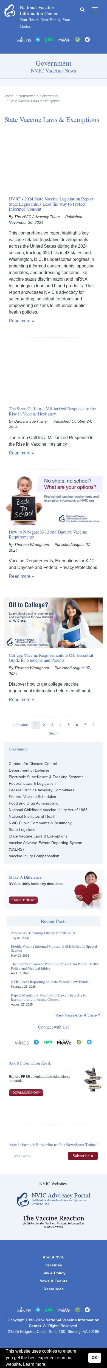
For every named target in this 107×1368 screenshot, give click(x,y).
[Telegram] (38, 39)
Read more (19, 321)
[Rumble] (78, 39)
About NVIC (53, 1257)
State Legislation (23, 829)
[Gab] (49, 39)
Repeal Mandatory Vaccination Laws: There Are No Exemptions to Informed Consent (49, 997)
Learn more (34, 1364)
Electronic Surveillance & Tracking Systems (46, 777)
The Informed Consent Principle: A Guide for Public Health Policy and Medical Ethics (54, 966)
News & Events (53, 1281)
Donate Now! (23, 899)
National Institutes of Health (33, 816)
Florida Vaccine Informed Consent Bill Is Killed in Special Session (54, 948)
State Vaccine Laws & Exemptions (38, 836)
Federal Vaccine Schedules (32, 796)
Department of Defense (29, 770)
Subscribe (81, 1156)
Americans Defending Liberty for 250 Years (43, 933)
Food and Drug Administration (35, 803)
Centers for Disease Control (33, 763)
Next (52, 733)
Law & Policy (53, 1273)
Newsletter (27, 96)
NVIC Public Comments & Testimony (40, 823)
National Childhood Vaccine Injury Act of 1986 (48, 810)
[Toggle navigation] (95, 9)
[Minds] (24, 39)
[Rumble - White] (79, 1041)
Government (49, 96)
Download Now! (26, 1092)
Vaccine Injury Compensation (34, 856)
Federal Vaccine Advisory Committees (41, 790)
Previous (22, 725)
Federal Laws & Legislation (32, 783)
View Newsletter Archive (76, 1015)
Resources (54, 1289)
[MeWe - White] (64, 39)
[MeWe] (64, 1041)
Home (8, 96)
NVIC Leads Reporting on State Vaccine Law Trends (49, 982)
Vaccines (53, 1265)
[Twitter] (87, 39)
